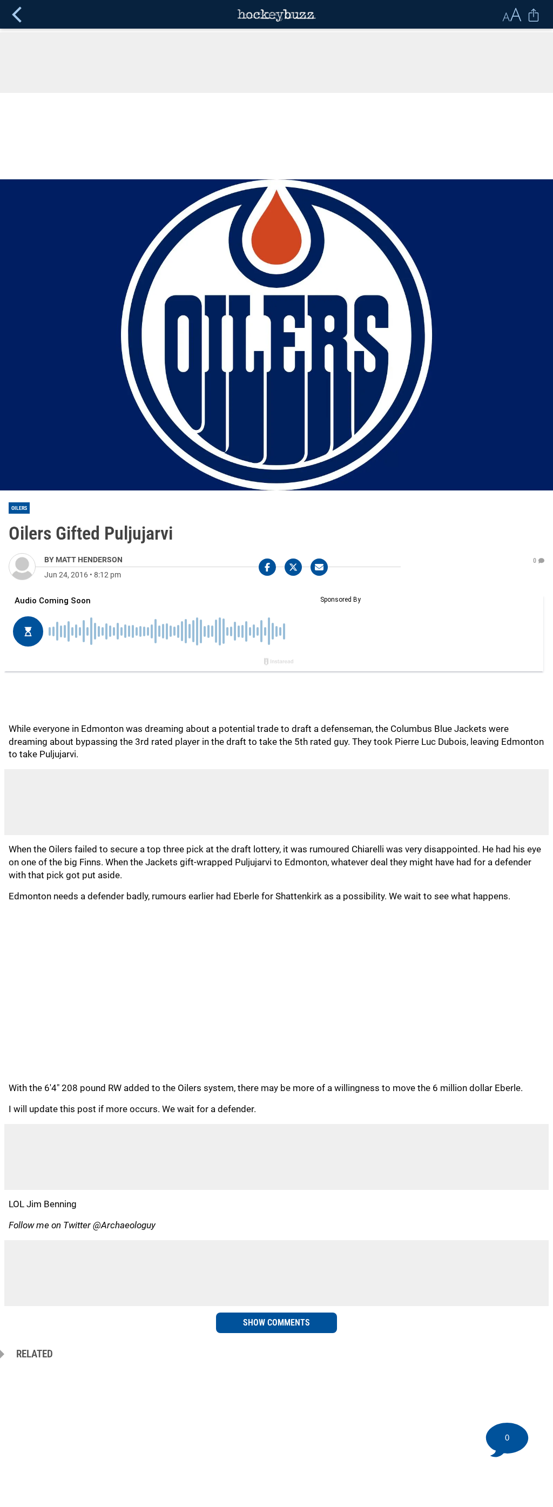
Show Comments (276, 1322)
